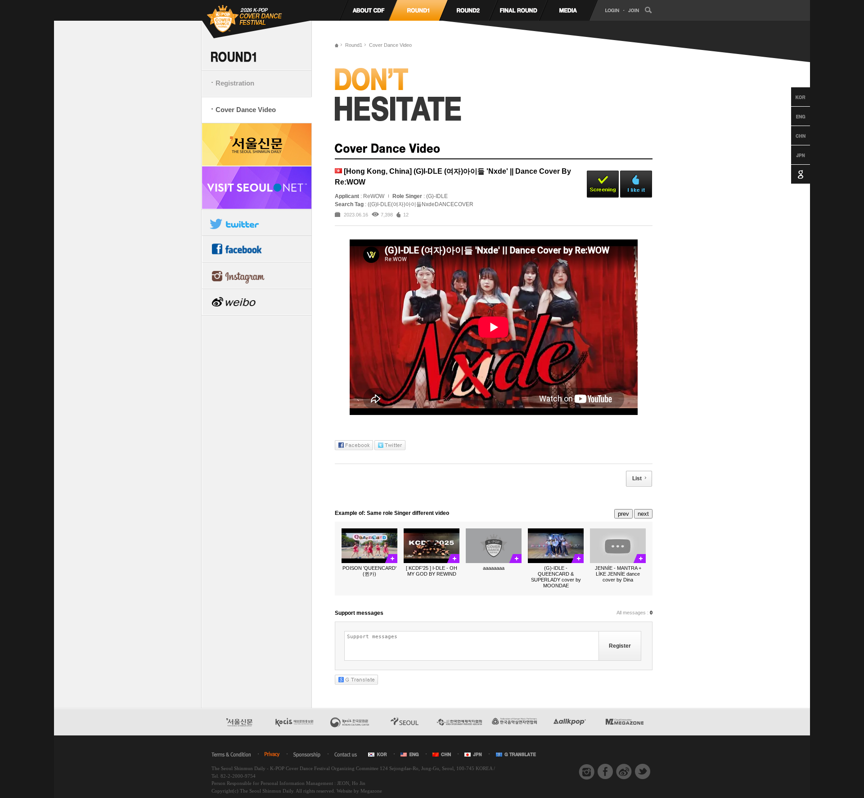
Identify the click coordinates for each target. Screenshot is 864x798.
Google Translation (792, 174)
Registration (235, 83)
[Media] (568, 10)
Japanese (792, 154)
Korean (792, 96)
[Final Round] (518, 10)
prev (623, 513)
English (792, 116)
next (643, 513)
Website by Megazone (359, 790)
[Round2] (468, 10)
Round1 (353, 45)
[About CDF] (368, 10)
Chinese (792, 135)
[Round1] (418, 10)
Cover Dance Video (246, 109)
